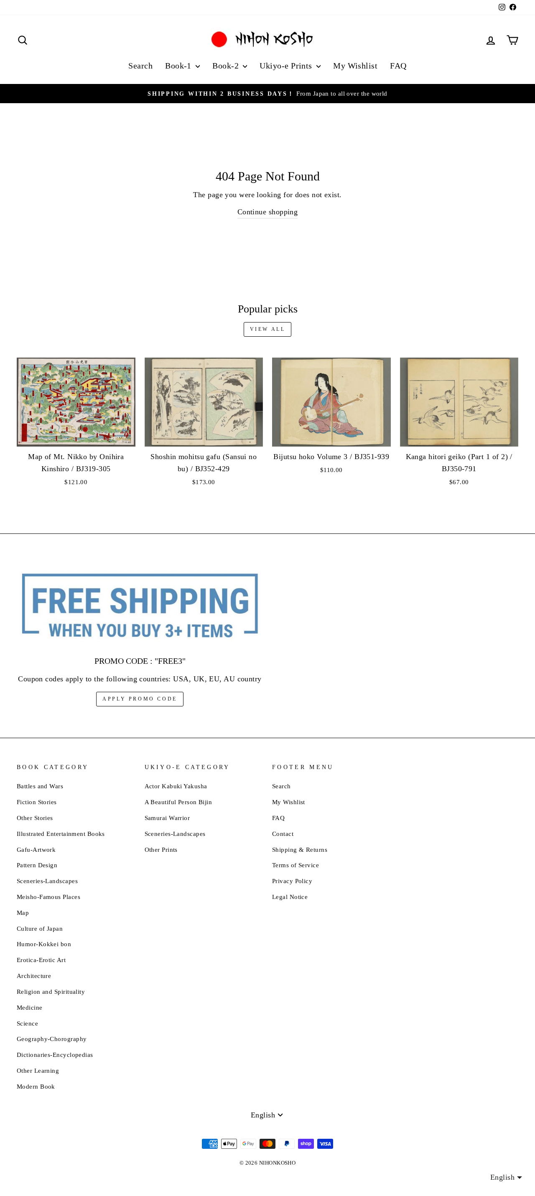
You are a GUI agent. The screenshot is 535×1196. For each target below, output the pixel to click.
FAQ (398, 65)
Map (23, 912)
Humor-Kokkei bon (44, 943)
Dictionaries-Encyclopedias (55, 1054)
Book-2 (226, 65)
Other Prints (161, 849)
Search (140, 65)
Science (27, 1023)
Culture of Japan (40, 928)
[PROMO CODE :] (140, 606)
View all (267, 329)
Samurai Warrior (167, 817)
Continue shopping (267, 212)
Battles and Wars (40, 786)
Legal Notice (290, 896)
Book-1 (179, 65)
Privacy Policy (292, 880)
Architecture (34, 975)
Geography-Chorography (52, 1038)
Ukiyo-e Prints (287, 65)
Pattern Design (37, 864)
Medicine (30, 1007)
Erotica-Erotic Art (41, 959)
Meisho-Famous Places (48, 896)
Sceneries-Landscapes (47, 880)
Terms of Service (295, 864)
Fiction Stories (37, 801)
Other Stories (35, 817)
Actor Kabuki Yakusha (176, 786)
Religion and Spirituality (51, 991)
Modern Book (36, 1086)
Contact (282, 833)
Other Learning (38, 1070)
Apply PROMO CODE (139, 699)
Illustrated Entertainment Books (61, 833)
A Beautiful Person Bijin (178, 801)
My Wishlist (355, 65)
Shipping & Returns (299, 849)
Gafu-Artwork (36, 849)
